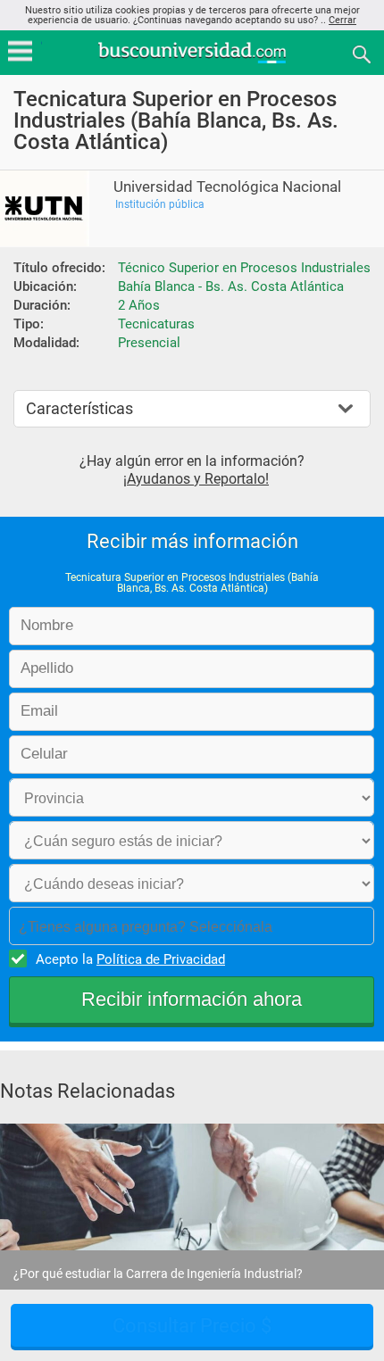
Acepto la (130, 959)
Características (79, 408)
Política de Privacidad (160, 959)
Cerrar (342, 20)
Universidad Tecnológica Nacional (227, 187)
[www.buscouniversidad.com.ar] (192, 61)
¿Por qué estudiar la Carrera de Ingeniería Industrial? (158, 1273)
